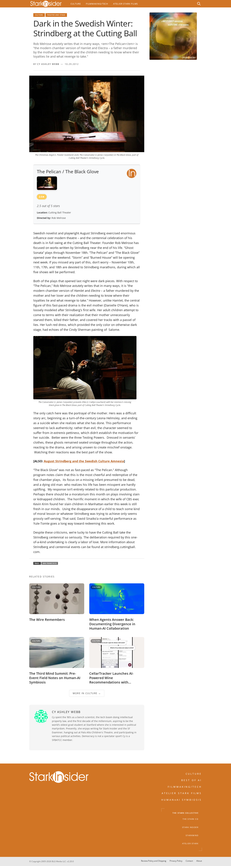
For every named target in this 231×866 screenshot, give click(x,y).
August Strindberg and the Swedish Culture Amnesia (84, 461)
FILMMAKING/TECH (185, 786)
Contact (189, 860)
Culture (76, 3)
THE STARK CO (190, 819)
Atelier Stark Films (125, 3)
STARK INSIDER (190, 827)
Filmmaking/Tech (97, 3)
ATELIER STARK (190, 844)
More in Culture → (87, 693)
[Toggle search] (199, 4)
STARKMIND (192, 835)
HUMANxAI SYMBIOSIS (181, 799)
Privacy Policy (176, 860)
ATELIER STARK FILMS (182, 793)
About (199, 860)
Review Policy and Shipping (153, 860)
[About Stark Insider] (173, 36)
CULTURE (194, 773)
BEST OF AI (191, 780)
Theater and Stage (56, 15)
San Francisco (50, 563)
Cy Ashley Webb (48, 64)
